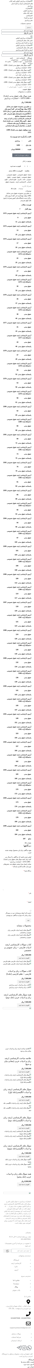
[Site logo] (20, 3)
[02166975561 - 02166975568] (28, 1314)
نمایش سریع (23, 941)
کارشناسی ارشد (21, 182)
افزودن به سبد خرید (15, 166)
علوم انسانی (12, 87)
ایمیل (29, 902)
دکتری (20, 87)
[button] (21, 155)
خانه (29, 87)
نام (29, 893)
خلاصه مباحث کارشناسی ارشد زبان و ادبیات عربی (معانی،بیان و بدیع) (17, 1061)
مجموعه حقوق (10, 182)
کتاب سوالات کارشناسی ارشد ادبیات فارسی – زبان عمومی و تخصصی (18, 947)
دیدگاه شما (27, 871)
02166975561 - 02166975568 (21, 1318)
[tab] (20, 189)
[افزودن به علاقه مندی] (18, 941)
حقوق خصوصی (22, 174)
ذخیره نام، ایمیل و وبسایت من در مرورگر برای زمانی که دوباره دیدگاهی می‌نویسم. (18, 914)
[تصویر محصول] (17, 936)
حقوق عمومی (27, 89)
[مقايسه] (28, 941)
